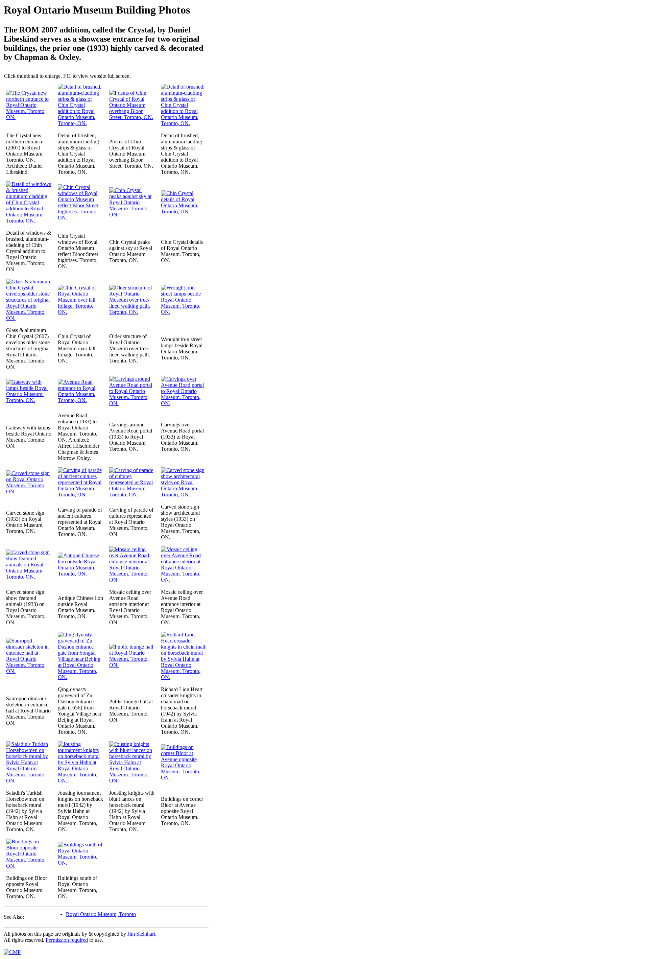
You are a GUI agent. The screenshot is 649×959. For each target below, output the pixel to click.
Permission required (67, 940)
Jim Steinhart (141, 934)
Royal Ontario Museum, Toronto (101, 914)
